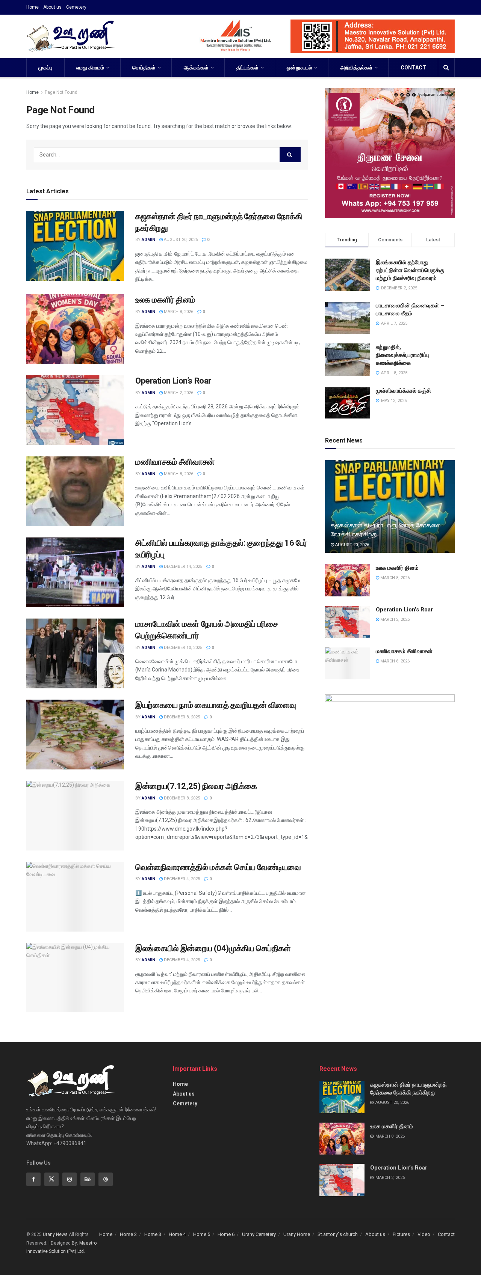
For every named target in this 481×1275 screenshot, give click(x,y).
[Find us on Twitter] (51, 1179)
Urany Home (296, 1234)
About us (52, 7)
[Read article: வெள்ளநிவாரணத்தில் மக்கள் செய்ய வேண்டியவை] (75, 897)
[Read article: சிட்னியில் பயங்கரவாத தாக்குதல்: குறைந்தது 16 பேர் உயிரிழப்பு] (75, 572)
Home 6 (226, 1234)
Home (32, 7)
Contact (413, 68)
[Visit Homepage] (70, 36)
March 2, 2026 (178, 392)
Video (423, 1234)
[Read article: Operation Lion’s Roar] (75, 410)
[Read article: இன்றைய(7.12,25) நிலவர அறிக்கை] (75, 816)
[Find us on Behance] (87, 1179)
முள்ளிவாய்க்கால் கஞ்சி (403, 390)
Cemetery (76, 7)
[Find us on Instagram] (69, 1179)
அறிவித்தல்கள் (356, 68)
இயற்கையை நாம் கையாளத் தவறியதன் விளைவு (215, 705)
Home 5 (201, 1234)
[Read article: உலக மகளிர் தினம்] (75, 329)
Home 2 (128, 1234)
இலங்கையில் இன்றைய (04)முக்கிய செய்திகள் (213, 948)
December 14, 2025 (182, 566)
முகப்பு (45, 68)
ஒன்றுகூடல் (299, 68)
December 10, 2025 (182, 647)
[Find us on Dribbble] (105, 1179)
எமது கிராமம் (90, 68)
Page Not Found (61, 92)
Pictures (401, 1234)
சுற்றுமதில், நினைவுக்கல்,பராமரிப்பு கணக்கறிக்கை (403, 355)
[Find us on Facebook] (33, 1179)
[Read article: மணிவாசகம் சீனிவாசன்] (75, 491)
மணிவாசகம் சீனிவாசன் (175, 462)
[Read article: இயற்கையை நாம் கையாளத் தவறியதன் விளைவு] (75, 734)
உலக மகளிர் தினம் (165, 299)
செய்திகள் (144, 68)
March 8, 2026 (178, 311)
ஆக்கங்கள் (196, 68)
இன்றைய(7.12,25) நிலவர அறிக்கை (196, 786)
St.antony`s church (338, 1234)
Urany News (55, 1234)
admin (148, 239)
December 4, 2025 (181, 878)
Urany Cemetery (259, 1234)
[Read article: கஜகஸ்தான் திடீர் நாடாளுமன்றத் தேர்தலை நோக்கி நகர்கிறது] (75, 246)
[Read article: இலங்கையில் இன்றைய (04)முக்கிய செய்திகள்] (75, 978)
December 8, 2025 (181, 717)
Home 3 (152, 1234)
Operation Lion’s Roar (173, 380)
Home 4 (177, 1234)
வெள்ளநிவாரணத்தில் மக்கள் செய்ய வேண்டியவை (218, 867)
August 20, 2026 (180, 239)
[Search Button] (446, 67)
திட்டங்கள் (247, 68)
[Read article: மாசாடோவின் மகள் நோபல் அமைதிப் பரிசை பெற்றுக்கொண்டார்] (75, 653)
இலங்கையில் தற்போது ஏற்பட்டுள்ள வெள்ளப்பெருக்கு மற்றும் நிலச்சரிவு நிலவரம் (410, 270)
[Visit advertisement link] (318, 36)
